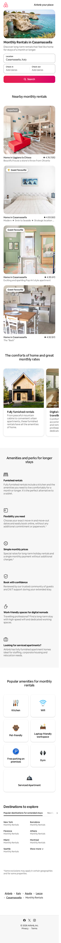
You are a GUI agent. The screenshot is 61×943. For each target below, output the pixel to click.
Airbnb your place (43, 4)
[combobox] (29, 59)
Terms (34, 928)
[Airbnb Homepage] (6, 5)
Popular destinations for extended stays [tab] (23, 813)
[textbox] (16, 70)
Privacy (25, 928)
